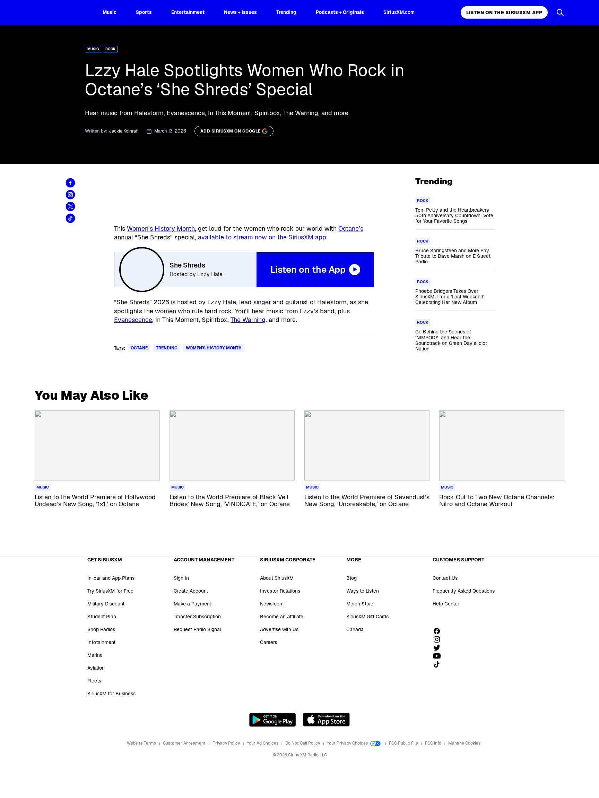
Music (109, 12)
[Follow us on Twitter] (439, 648)
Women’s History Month (161, 228)
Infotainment (101, 642)
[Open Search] (560, 12)
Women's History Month (214, 348)
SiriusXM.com (399, 12)
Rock (110, 49)
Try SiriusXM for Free (110, 591)
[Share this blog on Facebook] (70, 183)
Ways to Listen (362, 591)
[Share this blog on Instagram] (70, 195)
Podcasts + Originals (340, 12)
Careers (268, 642)
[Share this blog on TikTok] (70, 218)
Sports (144, 12)
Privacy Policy (226, 743)
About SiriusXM (277, 578)
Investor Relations (280, 591)
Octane (139, 348)
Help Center (446, 604)
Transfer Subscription (197, 616)
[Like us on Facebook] (439, 631)
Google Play (272, 720)
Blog (351, 578)
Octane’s (350, 228)
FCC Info (433, 743)
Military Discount (105, 604)
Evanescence (133, 320)
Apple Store (326, 720)
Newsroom (272, 604)
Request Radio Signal (197, 629)
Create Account (191, 591)
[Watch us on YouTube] (439, 656)
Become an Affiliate (281, 616)
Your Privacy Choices (348, 743)
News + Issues (240, 12)
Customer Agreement (185, 743)
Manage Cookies (464, 743)
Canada (355, 629)
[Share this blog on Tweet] (70, 206)
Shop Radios (101, 629)
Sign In (181, 578)
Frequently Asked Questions (464, 591)
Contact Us (445, 578)
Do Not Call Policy (303, 743)
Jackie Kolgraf (123, 131)
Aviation (96, 668)
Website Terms (142, 743)
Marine (95, 655)
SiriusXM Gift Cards (367, 616)
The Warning (248, 320)
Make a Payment (192, 604)
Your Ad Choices (263, 743)
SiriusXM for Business (111, 693)
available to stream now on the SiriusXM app (262, 237)
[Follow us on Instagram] (439, 639)
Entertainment (188, 12)
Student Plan (101, 616)
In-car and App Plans (110, 578)
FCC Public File (404, 743)
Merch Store (359, 604)
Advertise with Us (279, 629)
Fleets (94, 681)
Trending (286, 12)
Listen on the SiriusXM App (504, 12)
